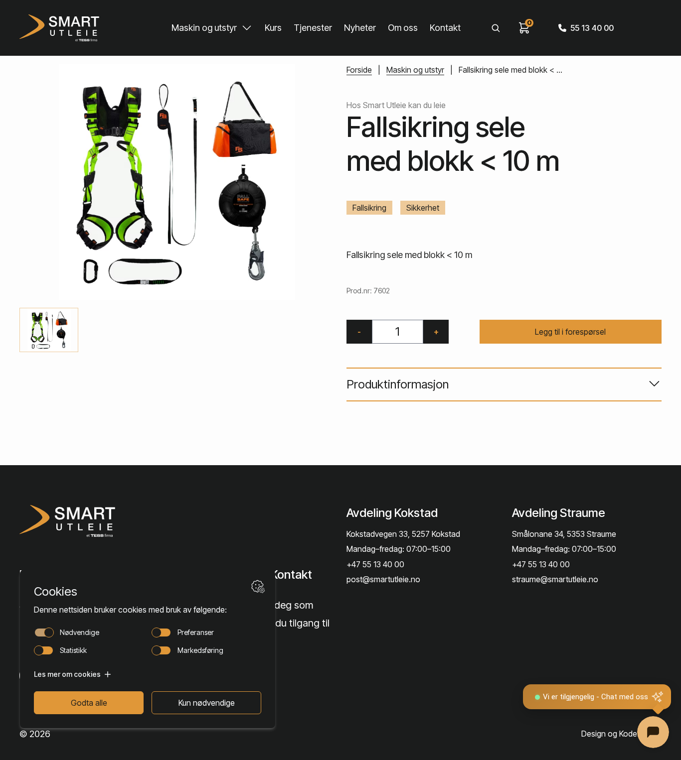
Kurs (273, 27)
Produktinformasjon (397, 384)
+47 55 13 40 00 (375, 564)
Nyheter (360, 27)
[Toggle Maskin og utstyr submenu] (247, 28)
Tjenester (313, 27)
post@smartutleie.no (383, 579)
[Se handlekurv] (524, 28)
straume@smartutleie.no (555, 579)
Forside (359, 70)
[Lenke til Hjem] (91, 521)
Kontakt (445, 27)
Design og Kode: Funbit (621, 734)
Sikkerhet (422, 208)
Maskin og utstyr (204, 27)
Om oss (403, 27)
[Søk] (496, 28)
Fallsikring (369, 208)
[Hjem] (59, 28)
